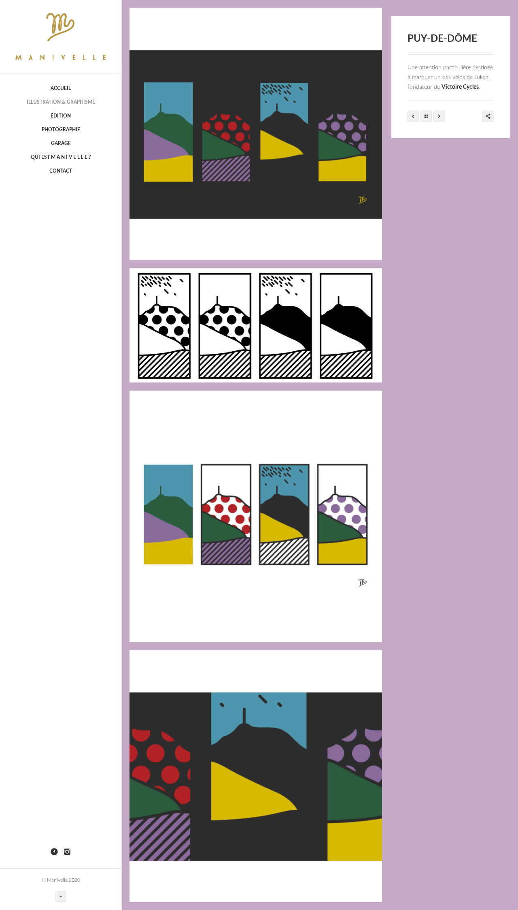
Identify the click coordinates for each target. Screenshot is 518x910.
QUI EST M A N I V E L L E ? (61, 157)
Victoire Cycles (460, 87)
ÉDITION (61, 115)
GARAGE (61, 143)
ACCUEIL (61, 88)
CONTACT (60, 171)
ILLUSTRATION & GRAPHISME (61, 102)
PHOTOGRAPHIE (61, 129)
